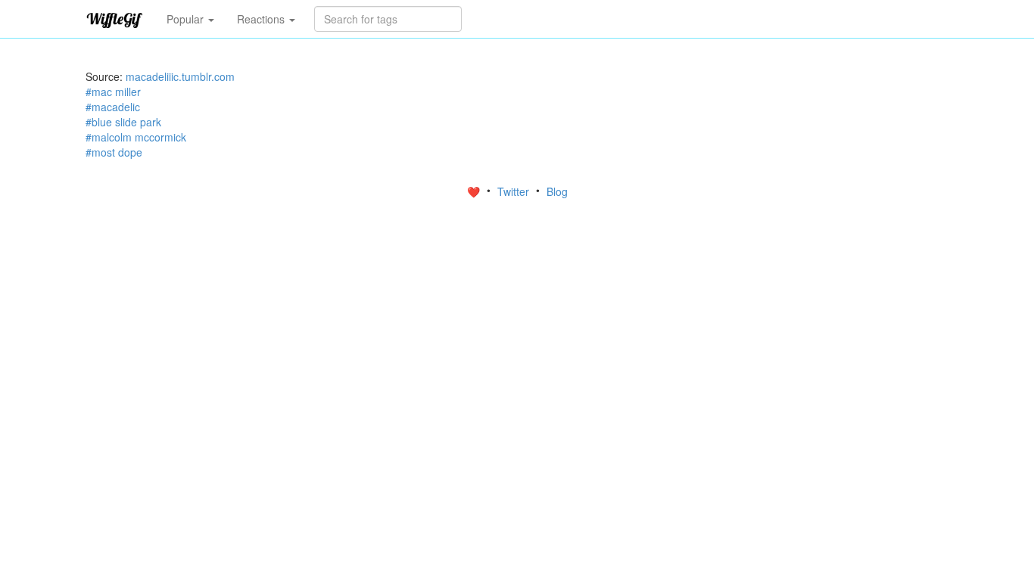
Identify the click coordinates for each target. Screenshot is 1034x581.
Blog (557, 191)
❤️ (475, 191)
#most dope (114, 152)
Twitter (514, 191)
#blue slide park (123, 121)
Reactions (262, 18)
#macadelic (113, 106)
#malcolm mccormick (136, 136)
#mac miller (113, 91)
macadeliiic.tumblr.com (180, 76)
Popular (187, 18)
